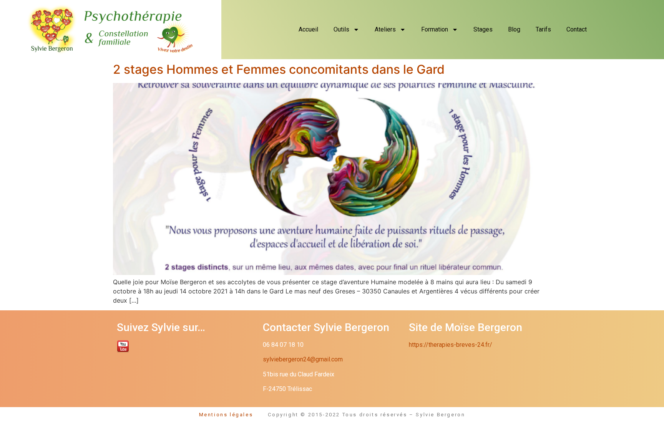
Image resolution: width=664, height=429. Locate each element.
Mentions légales (233, 414)
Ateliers (385, 29)
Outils (341, 29)
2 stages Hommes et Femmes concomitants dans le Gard (279, 69)
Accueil (308, 29)
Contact (576, 29)
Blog (514, 29)
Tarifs (543, 29)
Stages (483, 29)
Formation (434, 29)
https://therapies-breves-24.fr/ (450, 344)
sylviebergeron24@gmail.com (303, 359)
